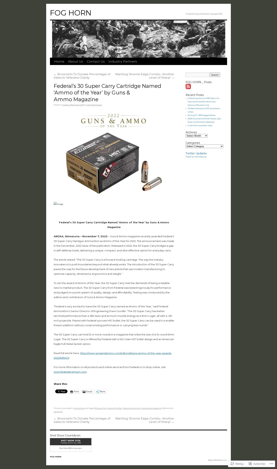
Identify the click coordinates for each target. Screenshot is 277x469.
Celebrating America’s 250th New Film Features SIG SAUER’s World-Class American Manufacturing (203, 101)
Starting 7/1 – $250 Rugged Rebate (201, 115)
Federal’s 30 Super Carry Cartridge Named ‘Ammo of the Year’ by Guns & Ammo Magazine (107, 93)
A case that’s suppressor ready (200, 125)
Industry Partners (123, 61)
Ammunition (79, 408)
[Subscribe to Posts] (188, 88)
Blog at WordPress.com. (217, 460)
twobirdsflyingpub (94, 105)
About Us (75, 61)
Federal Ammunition (131, 408)
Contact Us (96, 61)
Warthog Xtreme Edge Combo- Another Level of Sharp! (144, 75)
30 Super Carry (101, 408)
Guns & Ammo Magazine (151, 408)
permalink (58, 412)
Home (59, 61)
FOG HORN (70, 12)
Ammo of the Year (115, 408)
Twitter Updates (196, 153)
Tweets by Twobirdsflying (196, 157)
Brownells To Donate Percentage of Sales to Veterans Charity (82, 75)
